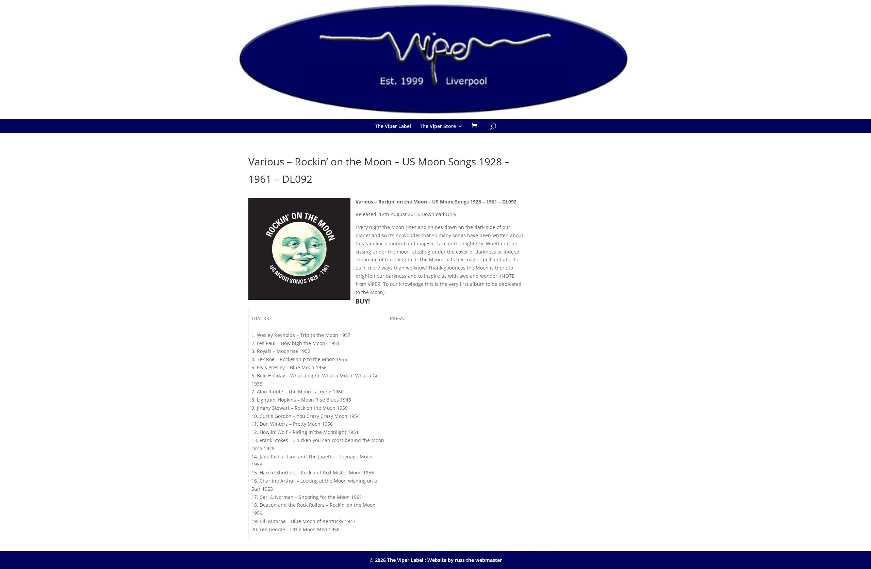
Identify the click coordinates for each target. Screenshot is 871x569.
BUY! (363, 301)
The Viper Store (438, 126)
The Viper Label (393, 126)
